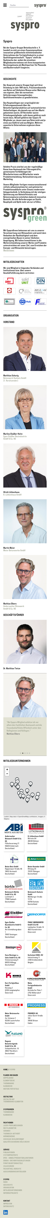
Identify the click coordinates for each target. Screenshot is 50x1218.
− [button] (7, 773)
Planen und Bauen (10, 1075)
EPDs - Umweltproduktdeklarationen (18, 1158)
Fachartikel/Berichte (12, 1169)
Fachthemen (8, 1122)
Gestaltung (8, 1096)
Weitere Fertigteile (11, 1089)
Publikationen (9, 1152)
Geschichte (7, 1185)
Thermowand (8, 1083)
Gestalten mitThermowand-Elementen (13, 1100)
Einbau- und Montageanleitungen (16, 1160)
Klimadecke (7, 1086)
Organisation (8, 1187)
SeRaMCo (6, 1131)
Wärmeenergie (9, 1136)
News (5, 1182)
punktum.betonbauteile (13, 1163)
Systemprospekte (10, 1155)
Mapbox (6, 819)
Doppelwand (8, 1078)
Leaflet (6, 816)
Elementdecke (9, 1080)
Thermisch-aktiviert (11, 1133)
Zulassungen (8, 1166)
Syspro (6, 1179)
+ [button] (7, 769)
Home (5, 1069)
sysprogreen (8, 1109)
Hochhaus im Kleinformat (13, 1139)
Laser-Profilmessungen (13, 1125)
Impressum (7, 1203)
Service (6, 1149)
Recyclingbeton (9, 1128)
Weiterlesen (8, 250)
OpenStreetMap (23, 816)
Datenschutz (8, 1206)
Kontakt (6, 1201)
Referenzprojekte (10, 1193)
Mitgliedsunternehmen (12, 1190)
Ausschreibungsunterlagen (14, 1171)
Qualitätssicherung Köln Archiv (16, 1142)
